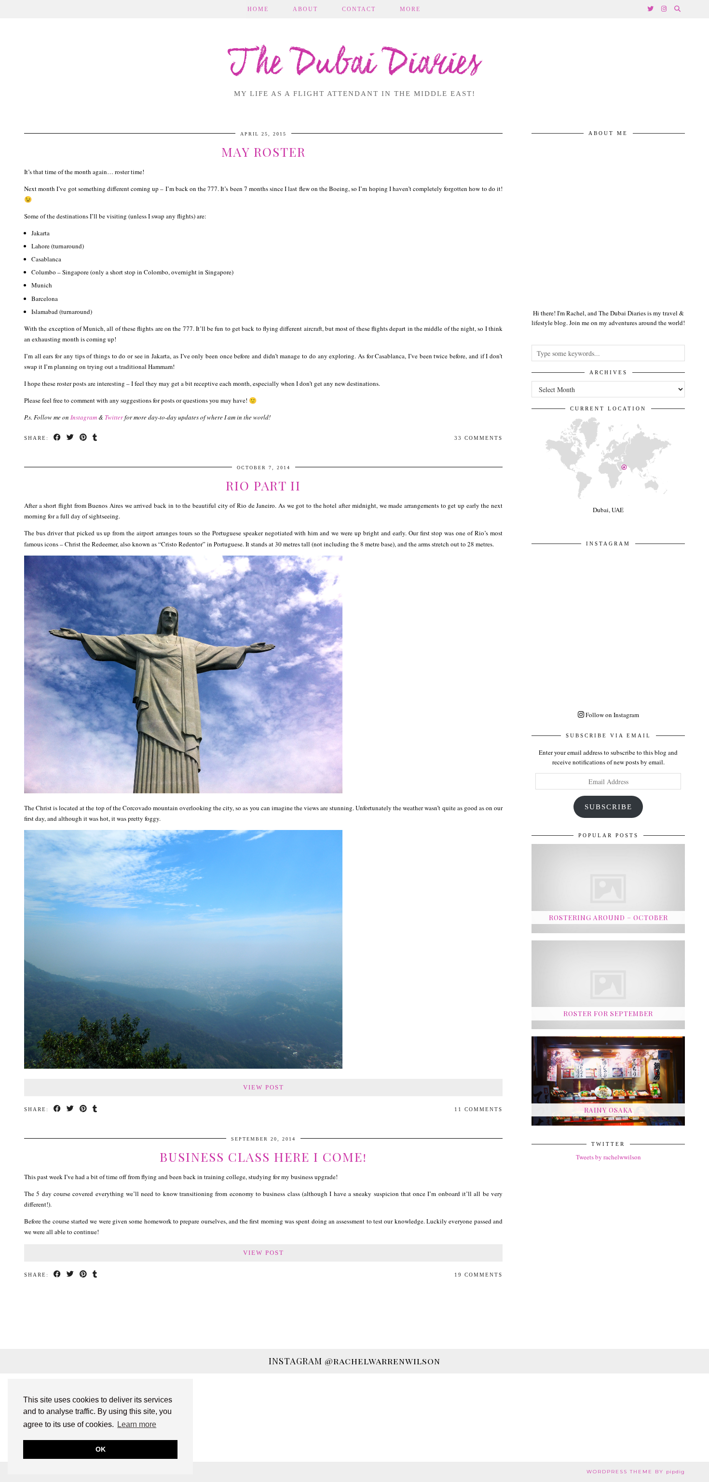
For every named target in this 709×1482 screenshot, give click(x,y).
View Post (263, 1087)
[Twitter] (650, 9)
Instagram (83, 417)
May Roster (263, 151)
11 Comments (478, 1109)
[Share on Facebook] (57, 438)
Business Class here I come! (263, 1156)
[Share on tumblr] (95, 438)
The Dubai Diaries (355, 64)
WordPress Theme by (635, 1471)
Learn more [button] (136, 1424)
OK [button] (100, 1449)
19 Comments (478, 1275)
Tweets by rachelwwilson (608, 1157)
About (305, 9)
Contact (359, 9)
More (410, 9)
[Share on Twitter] (70, 438)
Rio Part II (263, 485)
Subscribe (608, 807)
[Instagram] (664, 9)
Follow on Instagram (611, 714)
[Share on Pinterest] (83, 438)
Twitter (114, 417)
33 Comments (478, 438)
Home (258, 9)
